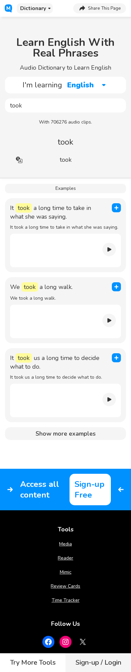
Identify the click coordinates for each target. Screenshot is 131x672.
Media (65, 544)
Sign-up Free (89, 489)
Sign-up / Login (98, 662)
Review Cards (65, 586)
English (80, 85)
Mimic (66, 572)
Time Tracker (66, 600)
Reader (65, 558)
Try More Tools (33, 662)
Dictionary (33, 8)
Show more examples (66, 434)
